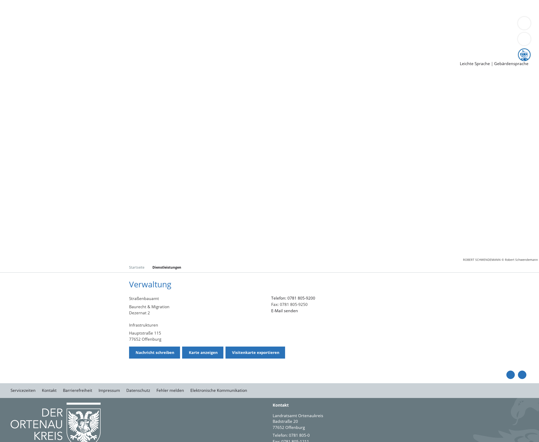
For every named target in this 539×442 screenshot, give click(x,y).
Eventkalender (57, 46)
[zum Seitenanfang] (522, 375)
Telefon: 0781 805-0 (291, 435)
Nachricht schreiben (155, 352)
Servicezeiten (23, 390)
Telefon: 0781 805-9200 (293, 298)
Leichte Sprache (475, 63)
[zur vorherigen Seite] (510, 375)
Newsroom (10, 52)
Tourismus (220, 24)
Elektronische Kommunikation (218, 390)
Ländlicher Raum (169, 24)
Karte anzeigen (203, 352)
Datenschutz (138, 390)
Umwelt (246, 8)
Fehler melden (170, 390)
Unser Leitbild (179, 46)
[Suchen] (524, 39)
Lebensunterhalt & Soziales (50, 8)
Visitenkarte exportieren (255, 352)
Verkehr (84, 8)
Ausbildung (82, 46)
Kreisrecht (77, 35)
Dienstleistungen (16, 2)
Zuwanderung (138, 24)
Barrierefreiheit (77, 390)
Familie (100, 8)
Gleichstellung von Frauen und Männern (309, 24)
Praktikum (121, 46)
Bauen (18, 8)
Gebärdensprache (511, 63)
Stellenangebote (27, 46)
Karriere (8, 41)
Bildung (117, 24)
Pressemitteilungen (30, 57)
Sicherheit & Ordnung (173, 8)
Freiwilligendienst (148, 46)
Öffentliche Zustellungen (72, 57)
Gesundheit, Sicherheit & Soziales (77, 24)
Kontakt (49, 390)
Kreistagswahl (101, 35)
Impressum (109, 390)
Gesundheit (227, 8)
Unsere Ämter (13, 13)
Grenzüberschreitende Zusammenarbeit (386, 24)
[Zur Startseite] (44, 108)
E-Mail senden (284, 310)
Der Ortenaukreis (28, 24)
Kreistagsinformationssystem (39, 35)
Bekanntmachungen (250, 24)
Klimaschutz (197, 24)
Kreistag (7, 30)
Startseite (136, 267)
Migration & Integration (130, 8)
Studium (102, 46)
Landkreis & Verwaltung (22, 19)
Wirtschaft (205, 8)
